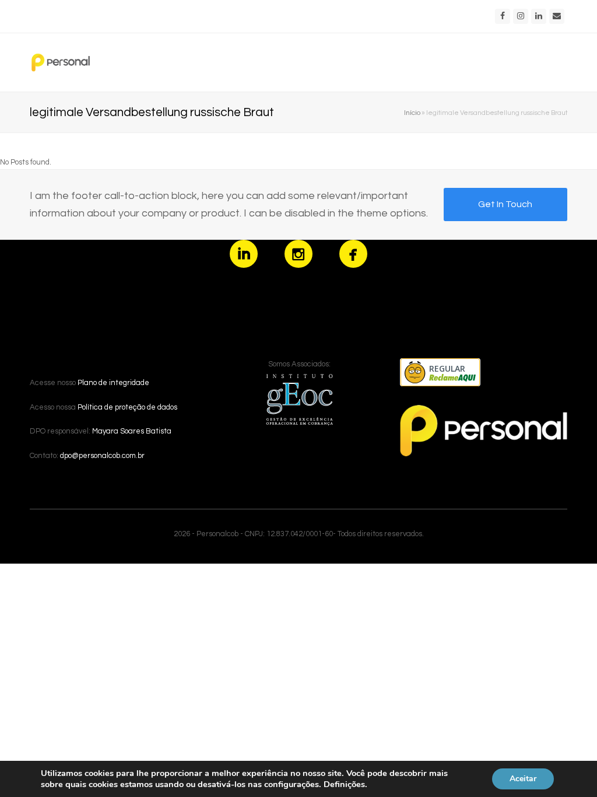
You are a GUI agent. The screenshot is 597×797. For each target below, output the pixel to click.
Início (412, 112)
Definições (344, 784)
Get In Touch (505, 204)
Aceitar (523, 778)
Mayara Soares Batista (131, 431)
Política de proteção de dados (127, 407)
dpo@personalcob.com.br (102, 456)
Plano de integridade (113, 383)
